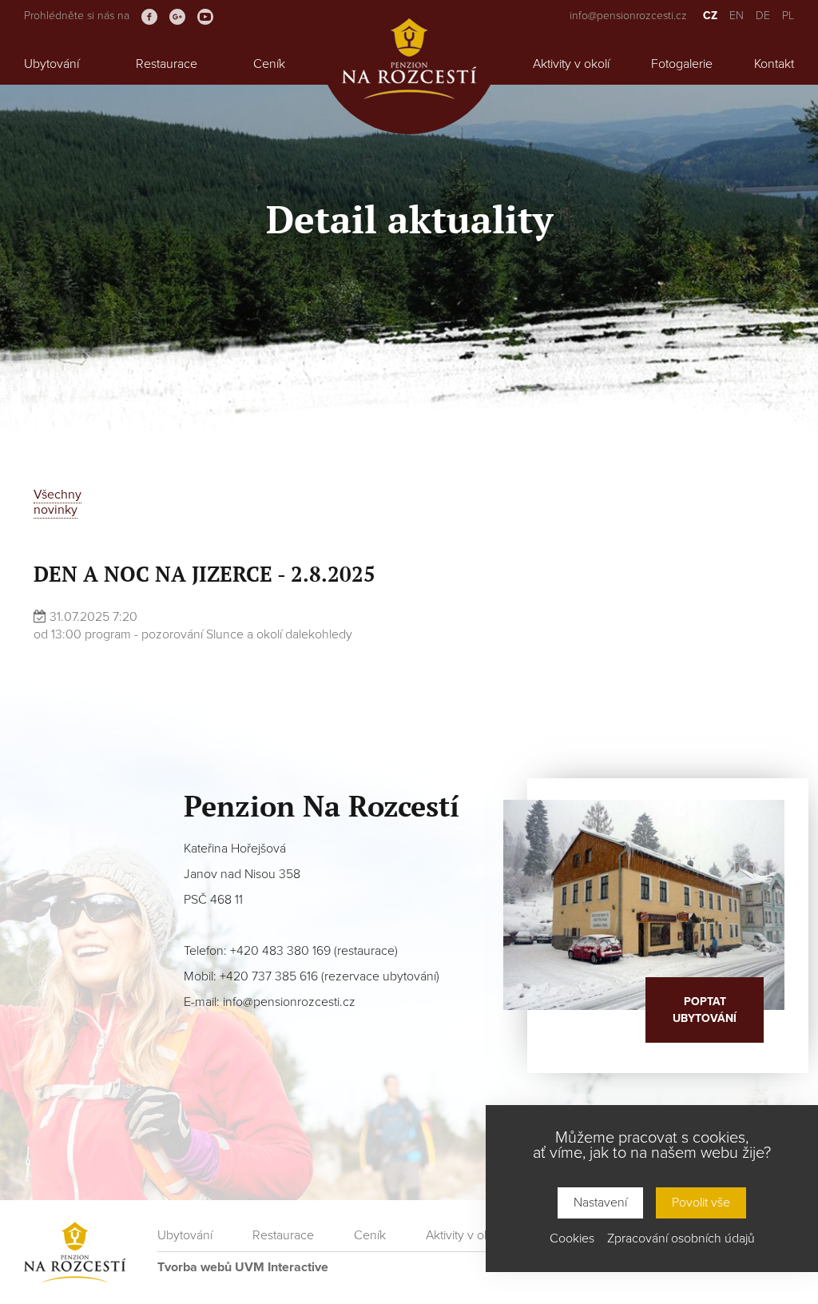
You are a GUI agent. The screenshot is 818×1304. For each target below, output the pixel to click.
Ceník (269, 64)
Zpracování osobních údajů (681, 1238)
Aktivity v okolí (571, 64)
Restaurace (166, 64)
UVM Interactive (281, 1267)
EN (736, 15)
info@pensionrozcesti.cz (628, 15)
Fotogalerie (682, 64)
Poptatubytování (705, 1010)
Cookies (572, 1238)
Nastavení (600, 1203)
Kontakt (774, 64)
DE (763, 15)
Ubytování (51, 64)
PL (788, 15)
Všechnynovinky (57, 502)
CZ (710, 15)
